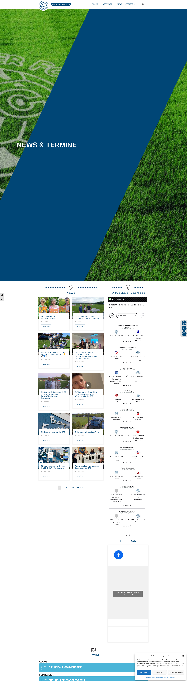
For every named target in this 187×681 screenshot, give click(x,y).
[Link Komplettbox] (54, 314)
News (119, 4)
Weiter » (79, 487)
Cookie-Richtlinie (150, 677)
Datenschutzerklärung (162, 677)
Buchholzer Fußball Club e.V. (61, 4)
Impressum (172, 677)
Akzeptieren (144, 672)
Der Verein (107, 4)
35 (73, 487)
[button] (183, 656)
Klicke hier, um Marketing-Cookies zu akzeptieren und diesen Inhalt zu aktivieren (128, 594)
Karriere (129, 4)
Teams (95, 4)
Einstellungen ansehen (176, 672)
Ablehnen (159, 672)
